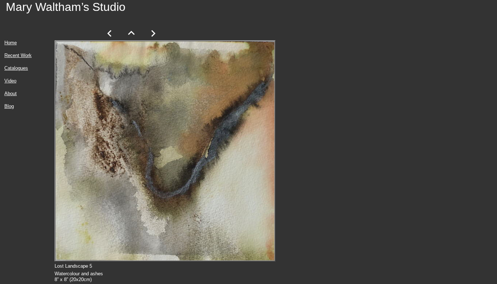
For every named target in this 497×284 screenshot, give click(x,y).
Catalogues (16, 68)
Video (10, 81)
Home (10, 42)
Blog (9, 106)
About (10, 93)
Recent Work (18, 55)
